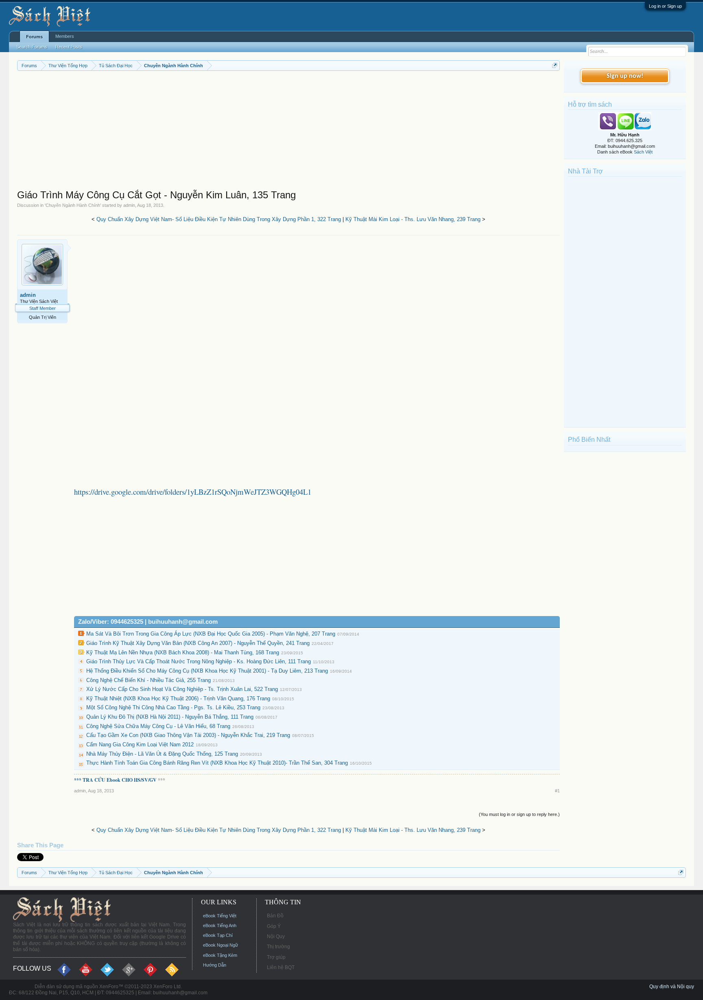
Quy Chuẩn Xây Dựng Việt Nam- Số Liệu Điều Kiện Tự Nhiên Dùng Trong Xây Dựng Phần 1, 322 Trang (218, 219)
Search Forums (31, 46)
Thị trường (278, 947)
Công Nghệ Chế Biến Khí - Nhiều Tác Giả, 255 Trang (148, 680)
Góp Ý (274, 926)
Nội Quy (276, 936)
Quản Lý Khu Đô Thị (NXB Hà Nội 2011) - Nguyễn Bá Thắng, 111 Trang (169, 717)
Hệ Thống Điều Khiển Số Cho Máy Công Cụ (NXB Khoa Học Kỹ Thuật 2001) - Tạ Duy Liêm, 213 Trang (207, 671)
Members (64, 36)
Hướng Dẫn (214, 965)
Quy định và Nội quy (671, 986)
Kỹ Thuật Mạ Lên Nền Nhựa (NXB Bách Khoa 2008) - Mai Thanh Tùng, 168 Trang (182, 652)
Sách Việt (643, 151)
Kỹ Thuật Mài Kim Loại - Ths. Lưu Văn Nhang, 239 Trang (412, 219)
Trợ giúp (276, 957)
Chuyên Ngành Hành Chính (73, 205)
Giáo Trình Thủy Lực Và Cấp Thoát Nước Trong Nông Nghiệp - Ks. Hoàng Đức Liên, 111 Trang (198, 661)
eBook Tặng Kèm (220, 955)
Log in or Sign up (665, 6)
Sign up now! (625, 76)
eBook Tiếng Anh (219, 925)
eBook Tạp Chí (218, 935)
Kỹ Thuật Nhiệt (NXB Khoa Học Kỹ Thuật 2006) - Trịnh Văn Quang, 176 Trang (178, 698)
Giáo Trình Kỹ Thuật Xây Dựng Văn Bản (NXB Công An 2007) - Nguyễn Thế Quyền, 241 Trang (198, 643)
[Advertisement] (261, 132)
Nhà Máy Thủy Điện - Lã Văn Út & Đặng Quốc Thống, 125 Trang (162, 754)
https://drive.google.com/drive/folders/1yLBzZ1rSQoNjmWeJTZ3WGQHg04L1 (192, 492)
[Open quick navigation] (554, 65)
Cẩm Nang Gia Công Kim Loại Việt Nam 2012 (140, 744)
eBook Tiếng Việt (219, 915)
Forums (34, 36)
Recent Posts (68, 46)
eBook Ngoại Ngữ (220, 945)
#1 (557, 790)
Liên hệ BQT (281, 967)
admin (129, 205)
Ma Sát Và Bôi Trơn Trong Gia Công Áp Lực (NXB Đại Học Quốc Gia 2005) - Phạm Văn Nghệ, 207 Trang (210, 634)
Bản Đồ (275, 916)
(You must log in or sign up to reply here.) (519, 814)
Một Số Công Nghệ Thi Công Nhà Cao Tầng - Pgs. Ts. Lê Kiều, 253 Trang (173, 707)
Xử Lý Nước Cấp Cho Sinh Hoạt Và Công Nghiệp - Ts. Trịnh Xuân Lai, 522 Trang (182, 689)
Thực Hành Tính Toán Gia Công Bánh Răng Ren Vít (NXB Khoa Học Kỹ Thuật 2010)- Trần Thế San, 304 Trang (217, 763)
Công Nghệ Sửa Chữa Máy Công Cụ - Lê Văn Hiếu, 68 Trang (158, 726)
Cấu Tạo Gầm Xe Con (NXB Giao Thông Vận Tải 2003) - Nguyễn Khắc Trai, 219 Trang (188, 735)
